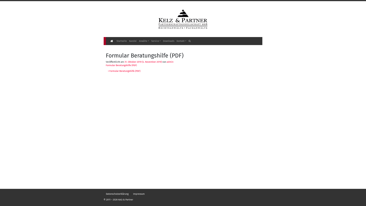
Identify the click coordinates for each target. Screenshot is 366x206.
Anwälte (143, 41)
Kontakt (181, 41)
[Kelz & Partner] (183, 18)
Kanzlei (133, 41)
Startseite (122, 41)
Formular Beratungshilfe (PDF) (121, 65)
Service (155, 41)
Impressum (139, 194)
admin (170, 62)
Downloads (168, 41)
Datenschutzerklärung (117, 194)
